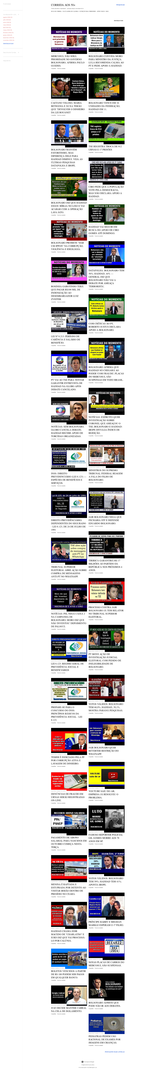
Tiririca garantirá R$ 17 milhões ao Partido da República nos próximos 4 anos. (105, 565)
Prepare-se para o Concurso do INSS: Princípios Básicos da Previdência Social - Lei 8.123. (66, 713)
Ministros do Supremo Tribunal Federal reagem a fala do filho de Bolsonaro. (106, 475)
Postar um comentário (61, 68)
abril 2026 (6, 27)
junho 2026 (7, 22)
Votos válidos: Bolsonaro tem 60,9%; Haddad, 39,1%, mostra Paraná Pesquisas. (106, 707)
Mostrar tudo (118, 20)
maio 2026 (6, 25)
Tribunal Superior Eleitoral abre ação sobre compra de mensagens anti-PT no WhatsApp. (69, 571)
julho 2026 (6, 20)
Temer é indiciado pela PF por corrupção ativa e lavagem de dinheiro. (68, 760)
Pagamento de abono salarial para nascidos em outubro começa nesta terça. (69, 842)
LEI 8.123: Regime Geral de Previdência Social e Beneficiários (67, 667)
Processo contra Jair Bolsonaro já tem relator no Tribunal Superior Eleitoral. (106, 612)
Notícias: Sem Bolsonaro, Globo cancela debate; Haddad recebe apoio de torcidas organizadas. (67, 431)
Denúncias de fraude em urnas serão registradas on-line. (68, 797)
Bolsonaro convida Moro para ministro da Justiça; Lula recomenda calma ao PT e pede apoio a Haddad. (106, 60)
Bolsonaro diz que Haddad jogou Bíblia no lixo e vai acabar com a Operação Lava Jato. (69, 207)
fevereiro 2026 (8, 32)
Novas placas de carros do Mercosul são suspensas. (106, 963)
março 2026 (7, 30)
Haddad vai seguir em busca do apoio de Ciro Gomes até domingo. (104, 230)
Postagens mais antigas (115, 1052)
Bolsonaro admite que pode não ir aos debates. (105, 1004)
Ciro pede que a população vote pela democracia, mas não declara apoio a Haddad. (106, 191)
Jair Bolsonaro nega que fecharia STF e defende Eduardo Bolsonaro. (105, 520)
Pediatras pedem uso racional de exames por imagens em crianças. (104, 1039)
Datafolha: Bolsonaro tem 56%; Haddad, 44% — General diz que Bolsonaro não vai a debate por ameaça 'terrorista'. (106, 278)
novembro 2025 (8, 40)
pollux (92, 1064)
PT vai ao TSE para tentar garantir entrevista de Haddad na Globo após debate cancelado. (67, 384)
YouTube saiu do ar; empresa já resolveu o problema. (103, 794)
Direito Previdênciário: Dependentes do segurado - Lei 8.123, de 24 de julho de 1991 (68, 524)
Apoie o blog (101, 11)
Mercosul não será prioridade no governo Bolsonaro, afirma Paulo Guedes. (68, 60)
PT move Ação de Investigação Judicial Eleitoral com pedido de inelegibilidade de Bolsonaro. (105, 660)
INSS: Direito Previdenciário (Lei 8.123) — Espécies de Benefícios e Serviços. (68, 478)
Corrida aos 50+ (63, 5)
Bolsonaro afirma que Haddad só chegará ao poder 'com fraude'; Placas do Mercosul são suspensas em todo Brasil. (106, 373)
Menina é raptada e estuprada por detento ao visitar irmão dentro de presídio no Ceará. (68, 889)
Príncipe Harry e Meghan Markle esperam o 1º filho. (106, 923)
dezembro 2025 (8, 37)
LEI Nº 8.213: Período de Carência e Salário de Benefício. (65, 339)
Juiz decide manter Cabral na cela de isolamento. (68, 1009)
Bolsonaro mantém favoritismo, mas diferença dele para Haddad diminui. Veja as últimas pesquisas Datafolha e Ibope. (67, 157)
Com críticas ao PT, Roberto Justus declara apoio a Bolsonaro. (105, 326)
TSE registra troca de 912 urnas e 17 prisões (105, 148)
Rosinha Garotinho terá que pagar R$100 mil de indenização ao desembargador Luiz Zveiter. (67, 293)
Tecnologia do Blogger (89, 1061)
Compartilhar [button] (53, 68)
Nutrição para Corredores (87, 11)
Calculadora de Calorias (70, 11)
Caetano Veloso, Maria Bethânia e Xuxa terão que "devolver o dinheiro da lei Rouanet (68, 107)
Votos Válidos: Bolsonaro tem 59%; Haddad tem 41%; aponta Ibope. (106, 881)
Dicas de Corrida (56, 11)
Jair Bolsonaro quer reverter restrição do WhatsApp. (104, 750)
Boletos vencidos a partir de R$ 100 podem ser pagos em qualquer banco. (68, 974)
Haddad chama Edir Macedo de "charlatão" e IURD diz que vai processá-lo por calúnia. (68, 935)
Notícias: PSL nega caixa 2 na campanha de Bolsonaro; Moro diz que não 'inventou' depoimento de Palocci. (68, 620)
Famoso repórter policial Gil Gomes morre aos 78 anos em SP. (106, 838)
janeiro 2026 (7, 35)
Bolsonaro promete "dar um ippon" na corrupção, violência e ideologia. (67, 246)
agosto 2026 (7, 17)
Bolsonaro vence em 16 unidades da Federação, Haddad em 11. (104, 106)
